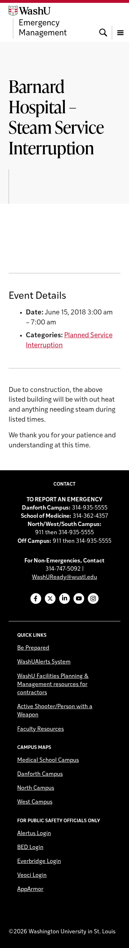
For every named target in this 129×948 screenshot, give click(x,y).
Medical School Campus (48, 760)
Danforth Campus (40, 774)
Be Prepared (33, 648)
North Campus (35, 788)
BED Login (30, 847)
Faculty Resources (40, 729)
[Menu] (120, 22)
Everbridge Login (39, 861)
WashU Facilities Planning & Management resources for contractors (53, 685)
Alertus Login (34, 834)
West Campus (34, 802)
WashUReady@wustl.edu (64, 577)
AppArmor (30, 889)
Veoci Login (32, 875)
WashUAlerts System (44, 662)
